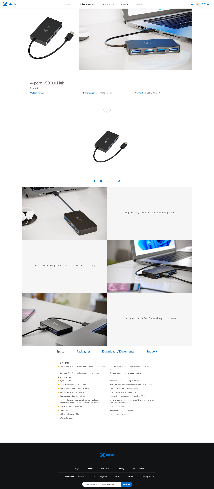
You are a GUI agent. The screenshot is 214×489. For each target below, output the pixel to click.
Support (89, 469)
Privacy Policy (148, 476)
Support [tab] (152, 351)
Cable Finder (105, 469)
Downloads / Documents (75, 476)
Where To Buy (138, 469)
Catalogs (121, 469)
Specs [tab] (60, 351)
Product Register (100, 476)
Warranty (130, 476)
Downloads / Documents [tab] (118, 351)
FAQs (117, 476)
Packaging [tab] (83, 351)
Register (126, 484)
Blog (77, 469)
